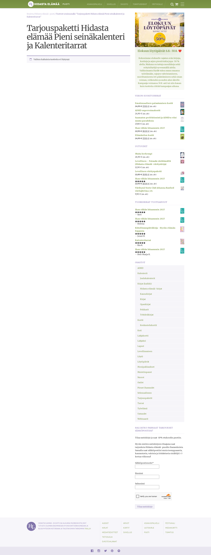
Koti (139, 330)
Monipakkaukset (145, 367)
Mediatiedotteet (110, 532)
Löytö (140, 356)
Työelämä (142, 408)
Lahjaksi (141, 341)
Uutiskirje (149, 527)
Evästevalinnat (109, 541)
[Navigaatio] (182, 4)
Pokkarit (144, 309)
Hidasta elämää (54, 4)
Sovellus (111, 4)
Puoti (146, 532)
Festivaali (170, 523)
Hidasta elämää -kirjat (151, 288)
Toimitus (169, 532)
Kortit (140, 320)
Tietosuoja (107, 537)
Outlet (140, 382)
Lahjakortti (142, 335)
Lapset (140, 346)
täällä (87, 528)
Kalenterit (142, 273)
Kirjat (143, 299)
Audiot (105, 523)
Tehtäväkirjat (146, 314)
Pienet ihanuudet (145, 387)
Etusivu (30, 14)
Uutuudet (141, 413)
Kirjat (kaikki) (144, 283)
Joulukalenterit (147, 278)
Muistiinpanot (144, 372)
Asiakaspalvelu (94, 4)
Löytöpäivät (143, 361)
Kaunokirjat (146, 294)
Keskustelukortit (148, 325)
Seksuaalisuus (144, 393)
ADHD (140, 268)
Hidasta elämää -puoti (44, 14)
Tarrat (140, 403)
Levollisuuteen (144, 351)
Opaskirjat (145, 304)
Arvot (126, 523)
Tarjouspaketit (144, 398)
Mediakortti (171, 527)
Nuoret (140, 377)
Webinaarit (142, 419)
